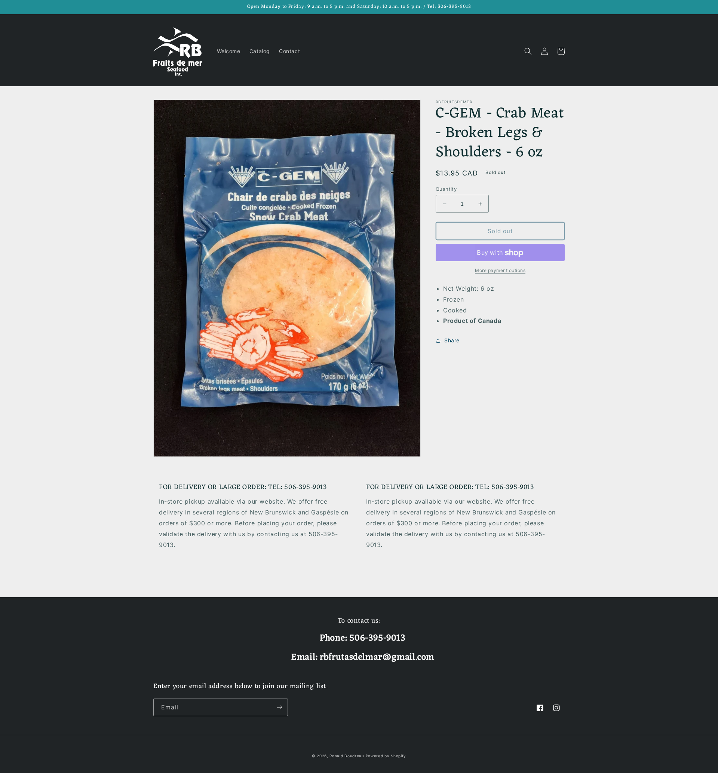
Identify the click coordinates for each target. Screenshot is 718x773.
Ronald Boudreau (346, 756)
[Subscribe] (279, 707)
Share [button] (452, 340)
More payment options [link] (500, 271)
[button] (528, 51)
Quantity (446, 189)
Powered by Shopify (386, 756)
